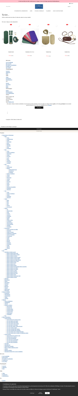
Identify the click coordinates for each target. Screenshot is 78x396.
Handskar (11, 172)
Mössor (8, 248)
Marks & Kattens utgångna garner (11, 347)
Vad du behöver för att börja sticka (14, 319)
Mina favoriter (8, 63)
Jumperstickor (7, 295)
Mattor (8, 218)
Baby (6, 136)
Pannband (9, 244)
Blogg (7, 87)
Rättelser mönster (8, 350)
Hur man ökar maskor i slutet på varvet (14, 326)
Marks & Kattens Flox (11, 264)
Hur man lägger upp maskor (12, 321)
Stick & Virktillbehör (9, 301)
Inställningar (32, 393)
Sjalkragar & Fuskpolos (11, 233)
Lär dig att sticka (8, 318)
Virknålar (6, 298)
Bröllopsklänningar (13, 169)
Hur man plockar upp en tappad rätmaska (15, 331)
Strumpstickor (7, 294)
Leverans (8, 71)
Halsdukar (9, 230)
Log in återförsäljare (10, 93)
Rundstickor (7, 293)
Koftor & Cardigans (11, 152)
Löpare (8, 213)
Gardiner (8, 214)
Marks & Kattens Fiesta (11, 262)
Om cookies (8, 67)
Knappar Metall (10, 309)
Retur (7, 73)
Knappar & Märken (8, 305)
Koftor (8, 140)
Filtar (8, 147)
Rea (5, 315)
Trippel (6, 297)
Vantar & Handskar (11, 234)
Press (7, 85)
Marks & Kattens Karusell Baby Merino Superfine (17, 266)
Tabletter (8, 225)
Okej (47, 393)
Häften (6, 249)
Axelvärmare (9, 167)
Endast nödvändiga (40, 393)
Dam (6, 164)
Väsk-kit (6, 303)
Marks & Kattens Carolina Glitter (13, 258)
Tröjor (8, 137)
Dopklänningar (10, 139)
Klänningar (9, 141)
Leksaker (9, 163)
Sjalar (8, 185)
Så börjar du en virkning (12, 337)
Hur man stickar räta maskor (12, 322)
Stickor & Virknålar (39, 10)
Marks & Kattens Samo (11, 274)
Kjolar (8, 183)
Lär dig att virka (8, 334)
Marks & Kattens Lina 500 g (12, 269)
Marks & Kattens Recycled (12, 273)
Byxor (8, 143)
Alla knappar (9, 306)
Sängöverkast (9, 222)
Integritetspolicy (9, 79)
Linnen (8, 176)
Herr (5, 190)
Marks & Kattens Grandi (11, 265)
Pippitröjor (9, 148)
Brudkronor (11, 171)
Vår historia (8, 84)
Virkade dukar (10, 210)
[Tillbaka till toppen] (0, 125)
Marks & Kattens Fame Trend (13, 261)
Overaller (9, 145)
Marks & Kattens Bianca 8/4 (12, 253)
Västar (8, 155)
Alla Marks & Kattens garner (10, 252)
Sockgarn (6, 283)
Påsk (8, 212)
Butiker (7, 90)
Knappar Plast (10, 311)
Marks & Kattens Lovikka (12, 270)
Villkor (7, 77)
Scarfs (8, 237)
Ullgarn (6, 281)
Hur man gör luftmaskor (11, 338)
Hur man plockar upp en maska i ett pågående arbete (17, 333)
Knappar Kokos (10, 310)
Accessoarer (9, 206)
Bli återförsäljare (9, 91)
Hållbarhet (8, 72)
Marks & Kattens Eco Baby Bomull (14, 260)
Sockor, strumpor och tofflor (12, 229)
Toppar (8, 175)
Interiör (8, 205)
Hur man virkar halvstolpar (12, 342)
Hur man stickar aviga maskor (13, 323)
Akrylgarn (6, 278)
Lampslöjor (9, 221)
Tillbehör (48, 10)
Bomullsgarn (7, 279)
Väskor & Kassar (10, 232)
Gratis (6, 198)
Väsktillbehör (7, 302)
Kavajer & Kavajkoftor (11, 187)
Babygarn (7, 286)
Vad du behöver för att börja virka (13, 335)
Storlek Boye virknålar (9, 346)
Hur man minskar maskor (12, 327)
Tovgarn (6, 287)
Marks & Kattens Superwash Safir (13, 275)
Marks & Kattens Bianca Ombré (13, 254)
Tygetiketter (9, 314)
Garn (31, 10)
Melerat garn (7, 289)
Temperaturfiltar (10, 224)
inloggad (50, 105)
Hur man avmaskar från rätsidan (13, 329)
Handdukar (9, 226)
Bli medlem (39, 107)
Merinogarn (7, 290)
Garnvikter (7, 343)
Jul (7, 209)
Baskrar (8, 241)
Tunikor (8, 160)
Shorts (8, 184)
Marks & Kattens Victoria (12, 277)
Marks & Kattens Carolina (12, 256)
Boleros (8, 240)
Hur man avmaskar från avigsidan (13, 330)
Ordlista (6, 349)
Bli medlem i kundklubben (11, 65)
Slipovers (9, 189)
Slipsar (8, 246)
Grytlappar (9, 216)
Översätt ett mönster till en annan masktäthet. (14, 351)
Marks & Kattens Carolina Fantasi (13, 257)
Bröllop (8, 168)
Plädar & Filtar (10, 220)
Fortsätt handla (39, 131)
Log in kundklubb (9, 62)
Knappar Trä (9, 307)
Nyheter (7, 83)
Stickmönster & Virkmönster (21, 10)
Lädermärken (9, 313)
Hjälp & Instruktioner (58, 10)
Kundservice (8, 78)
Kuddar (8, 217)
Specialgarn (7, 282)
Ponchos (8, 156)
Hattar (8, 245)
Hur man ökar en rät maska (12, 325)
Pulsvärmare (9, 236)
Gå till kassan (39, 128)
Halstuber (9, 242)
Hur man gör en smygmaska (12, 339)
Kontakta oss (8, 66)
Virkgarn (6, 285)
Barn (6, 149)
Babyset (8, 144)
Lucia (8, 157)
